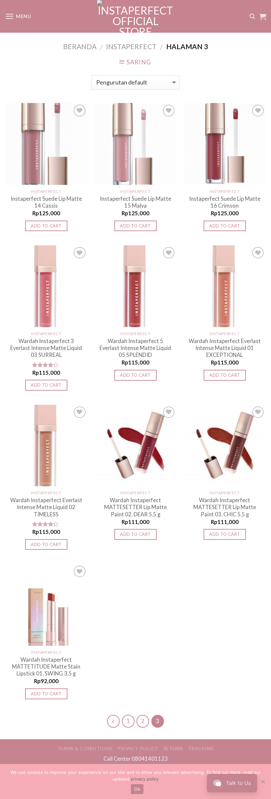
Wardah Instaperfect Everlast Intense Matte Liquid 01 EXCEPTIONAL (225, 348)
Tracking (201, 748)
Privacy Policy (137, 748)
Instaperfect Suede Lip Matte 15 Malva (135, 202)
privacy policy (145, 779)
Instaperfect (131, 46)
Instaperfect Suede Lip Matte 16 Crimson (224, 202)
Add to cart (46, 225)
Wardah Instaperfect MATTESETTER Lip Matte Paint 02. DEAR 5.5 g (135, 507)
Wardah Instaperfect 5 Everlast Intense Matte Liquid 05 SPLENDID (135, 348)
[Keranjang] (262, 16)
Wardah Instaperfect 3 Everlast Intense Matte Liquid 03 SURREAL (46, 348)
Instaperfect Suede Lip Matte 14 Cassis (46, 202)
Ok (137, 789)
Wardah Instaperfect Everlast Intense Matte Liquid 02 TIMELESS (46, 507)
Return (173, 748)
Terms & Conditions (85, 748)
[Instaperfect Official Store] (135, 16)
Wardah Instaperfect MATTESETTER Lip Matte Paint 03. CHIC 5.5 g (224, 507)
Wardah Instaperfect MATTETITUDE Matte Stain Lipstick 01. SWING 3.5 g (46, 666)
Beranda (80, 46)
